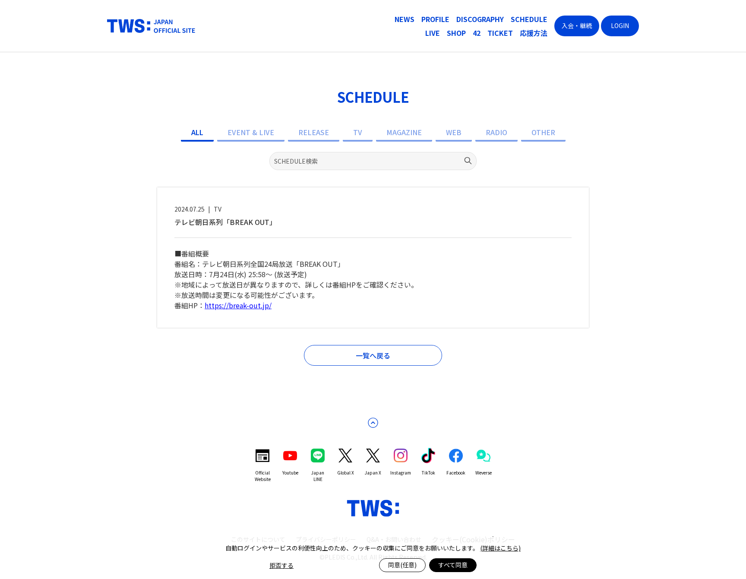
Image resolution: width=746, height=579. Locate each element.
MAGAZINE (404, 132)
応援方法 (533, 32)
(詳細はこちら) (500, 548)
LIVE (432, 32)
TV (357, 132)
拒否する (281, 565)
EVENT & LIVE (251, 132)
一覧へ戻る (373, 355)
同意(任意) (402, 564)
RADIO (496, 132)
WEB (454, 132)
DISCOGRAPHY (480, 19)
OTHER (543, 132)
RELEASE (313, 132)
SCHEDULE (529, 19)
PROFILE (435, 19)
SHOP (456, 32)
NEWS (404, 19)
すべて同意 (453, 564)
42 (476, 32)
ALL (197, 132)
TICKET (500, 32)
